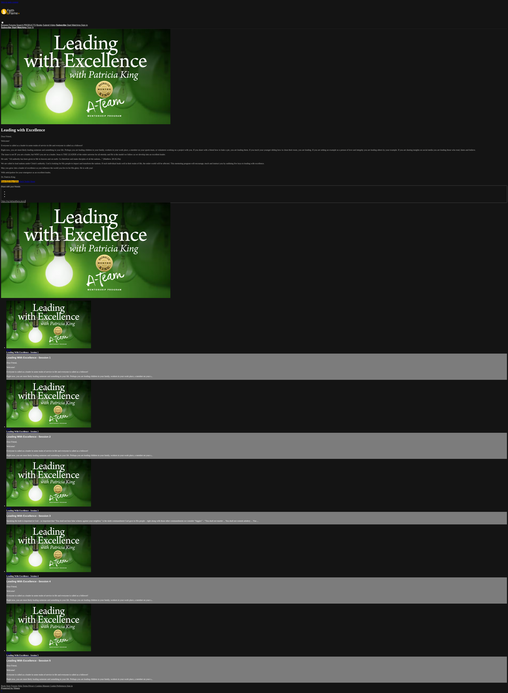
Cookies (39, 686)
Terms (25, 686)
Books (39, 25)
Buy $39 (14, 181)
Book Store (6, 686)
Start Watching (74, 25)
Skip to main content (9, 2)
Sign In (30, 27)
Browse (5, 25)
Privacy (31, 686)
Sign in (84, 25)
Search (20, 25)
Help (20, 686)
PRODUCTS (30, 25)
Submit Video (49, 25)
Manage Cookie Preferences (55, 686)
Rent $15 (5, 181)
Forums (12, 25)
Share (32, 181)
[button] (2, 22)
